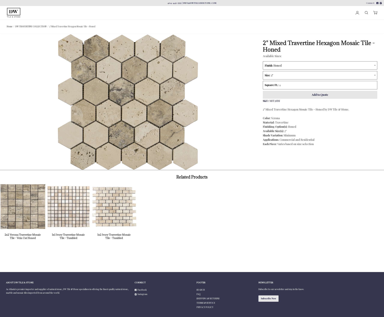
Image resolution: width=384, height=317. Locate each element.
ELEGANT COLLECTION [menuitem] (113, 7)
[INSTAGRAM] (380, 3)
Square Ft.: (272, 85)
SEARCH (200, 289)
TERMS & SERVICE (205, 302)
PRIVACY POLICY (204, 307)
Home (9, 26)
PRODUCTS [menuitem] (144, 7)
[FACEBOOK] (377, 3)
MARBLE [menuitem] (32, 7)
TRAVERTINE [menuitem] (54, 7)
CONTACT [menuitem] (183, 7)
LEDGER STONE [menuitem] (81, 7)
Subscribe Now (268, 298)
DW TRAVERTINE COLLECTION (30, 26)
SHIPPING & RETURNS (207, 298)
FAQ (198, 294)
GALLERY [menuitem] (165, 7)
